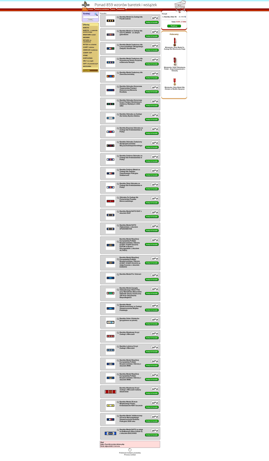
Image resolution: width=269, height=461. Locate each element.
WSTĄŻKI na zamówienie (87, 41)
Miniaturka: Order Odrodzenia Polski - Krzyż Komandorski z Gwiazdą (174, 69)
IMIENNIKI (86, 37)
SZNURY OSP (87, 53)
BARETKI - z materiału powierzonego (90, 31)
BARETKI (86, 27)
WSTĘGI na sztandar (89, 44)
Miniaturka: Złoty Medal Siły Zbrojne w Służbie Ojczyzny (175, 88)
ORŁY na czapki (88, 61)
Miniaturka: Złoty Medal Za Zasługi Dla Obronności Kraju (174, 48)
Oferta (84, 9)
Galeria (113, 9)
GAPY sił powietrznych (90, 63)
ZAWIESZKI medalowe (90, 50)
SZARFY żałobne (88, 47)
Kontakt (90, 9)
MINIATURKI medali (89, 35)
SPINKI (85, 55)
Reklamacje (120, 9)
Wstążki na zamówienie (102, 9)
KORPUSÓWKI (87, 58)
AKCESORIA (87, 66)
